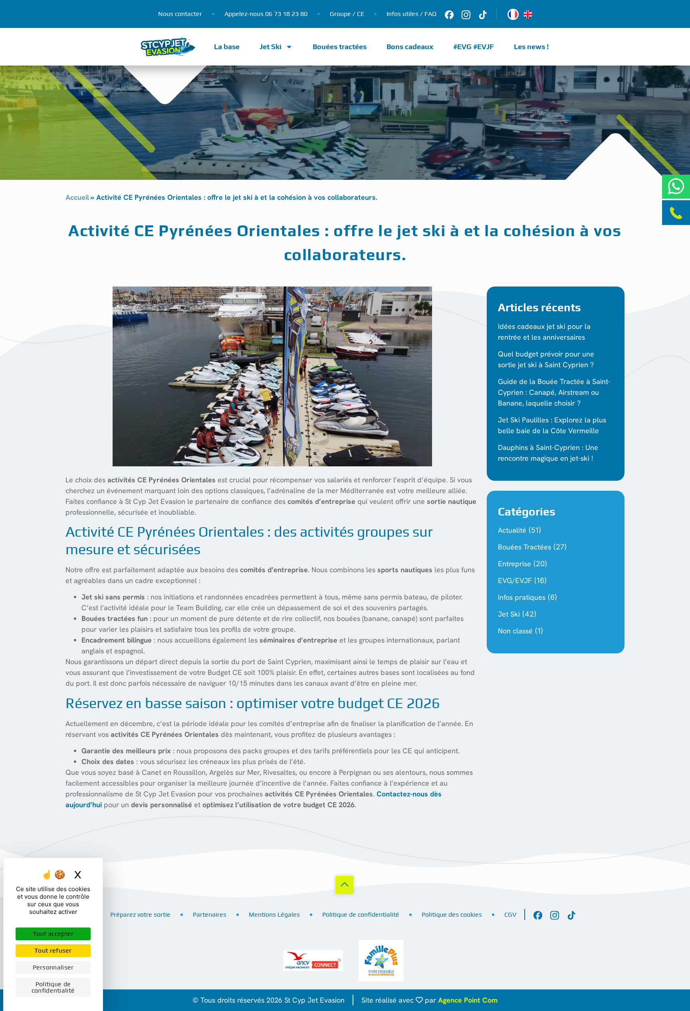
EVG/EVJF (515, 580)
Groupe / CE (347, 14)
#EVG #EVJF (473, 46)
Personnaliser (53, 967)
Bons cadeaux (410, 46)
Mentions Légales (274, 914)
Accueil (77, 197)
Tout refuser (53, 950)
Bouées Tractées (524, 546)
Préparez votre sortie (140, 914)
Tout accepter (53, 933)
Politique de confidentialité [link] (53, 987)
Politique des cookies (452, 914)
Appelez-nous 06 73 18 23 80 (265, 14)
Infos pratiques (521, 597)
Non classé (515, 630)
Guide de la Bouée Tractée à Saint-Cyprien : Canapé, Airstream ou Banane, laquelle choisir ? (554, 392)
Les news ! (531, 46)
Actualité (512, 530)
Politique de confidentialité (360, 914)
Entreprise (514, 563)
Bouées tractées (340, 46)
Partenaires (209, 914)
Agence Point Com (468, 1000)
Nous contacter (180, 14)
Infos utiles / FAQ (411, 14)
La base (227, 46)
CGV (510, 914)
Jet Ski (271, 46)
